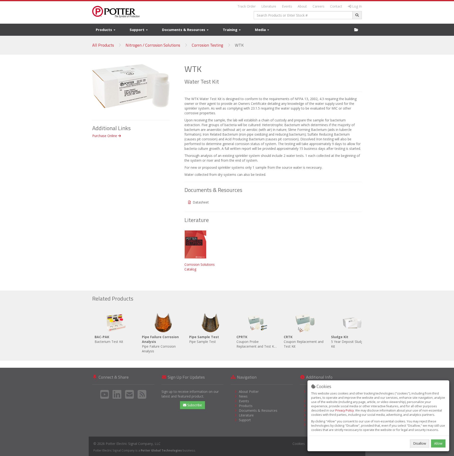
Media (261, 29)
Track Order (246, 6)
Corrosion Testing (207, 45)
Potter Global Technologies (161, 450)
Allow (438, 443)
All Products (103, 45)
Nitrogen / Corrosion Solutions (153, 45)
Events (287, 6)
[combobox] (303, 15)
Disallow (419, 443)
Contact (336, 6)
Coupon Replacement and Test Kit (303, 342)
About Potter (249, 391)
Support (137, 29)
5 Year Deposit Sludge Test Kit (352, 342)
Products (104, 29)
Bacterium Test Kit (109, 339)
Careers (318, 6)
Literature (268, 6)
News (243, 396)
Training (230, 29)
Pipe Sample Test (204, 339)
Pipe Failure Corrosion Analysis (160, 344)
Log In (357, 6)
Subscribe (194, 405)
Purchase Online (105, 135)
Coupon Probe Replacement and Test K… (256, 342)
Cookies (298, 443)
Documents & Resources (184, 29)
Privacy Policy (344, 410)
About (302, 6)
